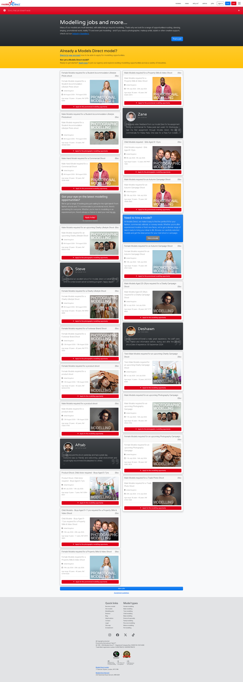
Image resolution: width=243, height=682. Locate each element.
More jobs (121, 588)
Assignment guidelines (121, 593)
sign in (220, 3)
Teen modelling (128, 611)
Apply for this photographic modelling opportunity (91, 151)
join (233, 3)
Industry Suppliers (80, 33)
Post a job (177, 39)
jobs (212, 3)
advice (204, 3)
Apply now (83, 63)
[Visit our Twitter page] (125, 635)
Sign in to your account (70, 55)
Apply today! (90, 217)
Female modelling (128, 606)
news (187, 3)
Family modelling (128, 620)
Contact (107, 620)
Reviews (107, 613)
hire (227, 3)
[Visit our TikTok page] (133, 635)
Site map (108, 625)
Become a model (110, 606)
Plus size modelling (129, 623)
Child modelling (127, 613)
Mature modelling (128, 625)
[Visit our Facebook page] (117, 635)
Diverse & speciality (129, 618)
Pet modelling (127, 628)
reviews (178, 3)
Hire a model (153, 238)
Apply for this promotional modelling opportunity (91, 107)
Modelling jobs (109, 611)
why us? (195, 3)
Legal (107, 623)
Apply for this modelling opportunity (91, 396)
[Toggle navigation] (239, 3)
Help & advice (109, 618)
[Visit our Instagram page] (109, 635)
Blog (106, 616)
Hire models (108, 609)
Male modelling (127, 609)
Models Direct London (102, 667)
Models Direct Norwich (102, 673)
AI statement (109, 628)
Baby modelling (127, 616)
